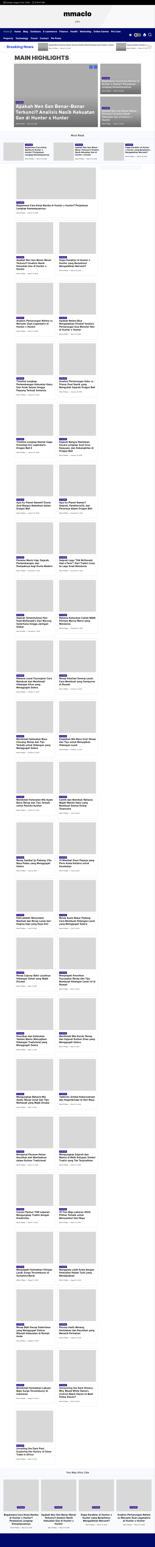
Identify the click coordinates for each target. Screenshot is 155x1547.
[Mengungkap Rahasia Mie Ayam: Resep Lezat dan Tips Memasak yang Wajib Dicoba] (34, 1075)
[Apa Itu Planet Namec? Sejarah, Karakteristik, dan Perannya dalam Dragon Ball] (77, 480)
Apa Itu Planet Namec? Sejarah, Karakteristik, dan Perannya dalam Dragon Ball (75, 505)
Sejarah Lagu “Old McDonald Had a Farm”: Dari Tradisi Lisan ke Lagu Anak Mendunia (77, 563)
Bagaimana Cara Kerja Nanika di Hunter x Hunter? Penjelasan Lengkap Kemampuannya (120, 84)
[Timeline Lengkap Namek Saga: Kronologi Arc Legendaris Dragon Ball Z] (34, 420)
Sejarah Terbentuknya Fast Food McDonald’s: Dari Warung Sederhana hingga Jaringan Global (33, 623)
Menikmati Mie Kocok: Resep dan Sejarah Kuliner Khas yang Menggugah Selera (77, 1039)
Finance (63, 31)
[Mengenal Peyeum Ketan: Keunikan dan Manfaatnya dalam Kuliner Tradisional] (34, 1132)
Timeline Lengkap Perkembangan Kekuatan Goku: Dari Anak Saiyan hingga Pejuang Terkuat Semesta (34, 386)
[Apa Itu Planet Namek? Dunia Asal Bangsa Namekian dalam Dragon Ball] (34, 480)
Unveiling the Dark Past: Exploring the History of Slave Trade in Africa (33, 1451)
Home (6, 31)
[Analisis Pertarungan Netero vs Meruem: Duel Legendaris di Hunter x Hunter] (34, 299)
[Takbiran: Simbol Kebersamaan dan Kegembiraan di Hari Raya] (77, 1075)
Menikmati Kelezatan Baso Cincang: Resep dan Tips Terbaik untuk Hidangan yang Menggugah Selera (33, 744)
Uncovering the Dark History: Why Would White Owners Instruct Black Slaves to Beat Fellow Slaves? (76, 1393)
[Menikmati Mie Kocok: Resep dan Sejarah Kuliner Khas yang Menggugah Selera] (77, 1014)
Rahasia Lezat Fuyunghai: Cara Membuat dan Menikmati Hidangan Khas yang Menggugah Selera (34, 683)
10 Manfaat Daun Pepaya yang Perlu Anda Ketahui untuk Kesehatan (76, 863)
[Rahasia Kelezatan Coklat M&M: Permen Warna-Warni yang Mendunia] (77, 596)
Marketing (85, 31)
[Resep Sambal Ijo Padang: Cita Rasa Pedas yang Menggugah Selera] (34, 838)
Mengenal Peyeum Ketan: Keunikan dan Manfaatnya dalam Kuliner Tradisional (31, 1157)
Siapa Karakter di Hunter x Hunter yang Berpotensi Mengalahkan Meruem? (125, 45)
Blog (25, 31)
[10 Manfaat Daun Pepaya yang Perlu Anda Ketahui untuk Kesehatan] (77, 838)
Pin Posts (56, 38)
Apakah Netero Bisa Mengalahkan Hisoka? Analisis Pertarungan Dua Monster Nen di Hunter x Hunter (77, 325)
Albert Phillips (102, 48)
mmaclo (77, 14)
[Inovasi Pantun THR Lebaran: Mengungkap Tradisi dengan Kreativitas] (34, 1190)
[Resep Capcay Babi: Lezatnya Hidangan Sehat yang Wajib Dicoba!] (34, 953)
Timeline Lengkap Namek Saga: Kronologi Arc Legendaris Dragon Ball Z (34, 445)
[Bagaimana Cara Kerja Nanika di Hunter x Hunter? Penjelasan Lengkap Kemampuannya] (13, 152)
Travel (34, 38)
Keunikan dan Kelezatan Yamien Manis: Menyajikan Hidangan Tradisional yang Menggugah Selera (31, 1041)
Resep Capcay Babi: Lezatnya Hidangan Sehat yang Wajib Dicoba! (33, 978)
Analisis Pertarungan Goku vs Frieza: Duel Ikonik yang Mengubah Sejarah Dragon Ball (77, 384)
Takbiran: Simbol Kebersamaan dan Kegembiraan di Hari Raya (77, 1099)
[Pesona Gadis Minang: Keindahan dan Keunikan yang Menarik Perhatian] (77, 1305)
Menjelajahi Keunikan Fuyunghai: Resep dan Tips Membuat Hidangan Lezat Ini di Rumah (77, 980)
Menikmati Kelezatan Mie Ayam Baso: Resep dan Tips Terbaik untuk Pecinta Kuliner (34, 803)
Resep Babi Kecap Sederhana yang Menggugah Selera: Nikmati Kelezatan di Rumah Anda (33, 1332)
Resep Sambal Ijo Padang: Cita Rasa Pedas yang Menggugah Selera (34, 863)
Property (8, 38)
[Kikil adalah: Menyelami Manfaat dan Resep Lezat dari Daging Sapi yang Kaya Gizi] (34, 896)
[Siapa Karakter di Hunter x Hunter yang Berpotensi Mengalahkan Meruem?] (93, 47)
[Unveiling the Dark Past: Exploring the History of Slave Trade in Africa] (34, 1426)
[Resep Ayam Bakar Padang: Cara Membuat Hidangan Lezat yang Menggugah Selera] (77, 896)
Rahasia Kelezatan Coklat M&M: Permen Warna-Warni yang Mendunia (77, 621)
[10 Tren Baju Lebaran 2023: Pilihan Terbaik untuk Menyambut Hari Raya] (77, 1190)
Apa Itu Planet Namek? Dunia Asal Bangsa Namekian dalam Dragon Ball (33, 505)
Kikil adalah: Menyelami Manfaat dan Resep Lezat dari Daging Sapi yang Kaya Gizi (33, 921)
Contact (44, 38)
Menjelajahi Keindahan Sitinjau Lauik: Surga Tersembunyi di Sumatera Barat (34, 1272)
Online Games (101, 31)
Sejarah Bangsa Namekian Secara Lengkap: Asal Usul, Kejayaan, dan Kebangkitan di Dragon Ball (76, 447)
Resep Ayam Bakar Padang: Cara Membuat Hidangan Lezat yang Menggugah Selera (77, 921)
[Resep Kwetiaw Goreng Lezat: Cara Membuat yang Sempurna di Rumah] (77, 656)
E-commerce (50, 31)
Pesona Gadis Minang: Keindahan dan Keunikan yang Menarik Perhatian (76, 1330)
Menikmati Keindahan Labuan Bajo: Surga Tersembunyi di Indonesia (33, 1391)
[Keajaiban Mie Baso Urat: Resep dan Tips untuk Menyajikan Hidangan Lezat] (77, 717)
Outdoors (35, 31)
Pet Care (116, 31)
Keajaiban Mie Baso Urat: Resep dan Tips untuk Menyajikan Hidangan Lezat (77, 742)
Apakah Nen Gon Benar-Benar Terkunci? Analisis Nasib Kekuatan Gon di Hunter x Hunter (52, 45)
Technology (21, 38)
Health (74, 31)
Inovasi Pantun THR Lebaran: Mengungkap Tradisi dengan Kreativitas (33, 1215)
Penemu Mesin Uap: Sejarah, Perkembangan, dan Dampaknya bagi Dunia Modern (34, 563)
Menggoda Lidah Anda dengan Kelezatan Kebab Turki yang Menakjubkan (76, 1272)
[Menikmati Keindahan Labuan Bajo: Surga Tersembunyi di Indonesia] (34, 1366)
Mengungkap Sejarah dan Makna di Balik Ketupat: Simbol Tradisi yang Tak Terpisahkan (77, 1157)
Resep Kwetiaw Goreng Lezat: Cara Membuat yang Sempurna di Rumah (77, 681)
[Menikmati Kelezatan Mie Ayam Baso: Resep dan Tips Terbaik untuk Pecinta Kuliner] (34, 778)
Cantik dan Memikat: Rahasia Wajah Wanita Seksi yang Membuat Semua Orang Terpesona (76, 804)
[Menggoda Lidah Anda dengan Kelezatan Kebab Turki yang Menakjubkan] (77, 1248)
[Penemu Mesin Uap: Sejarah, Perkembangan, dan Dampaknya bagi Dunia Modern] (34, 538)
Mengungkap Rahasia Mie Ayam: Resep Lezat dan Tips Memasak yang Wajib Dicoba (32, 1100)
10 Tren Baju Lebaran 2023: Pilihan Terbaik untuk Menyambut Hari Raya (75, 1215)
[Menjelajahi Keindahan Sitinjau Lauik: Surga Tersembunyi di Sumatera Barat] (34, 1248)
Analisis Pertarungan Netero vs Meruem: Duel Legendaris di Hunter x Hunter (34, 324)
